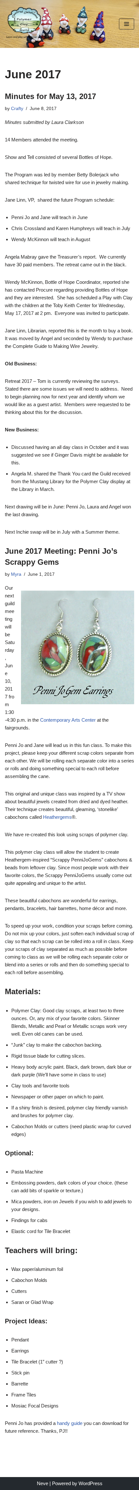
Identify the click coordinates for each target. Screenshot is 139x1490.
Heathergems (57, 817)
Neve (42, 1483)
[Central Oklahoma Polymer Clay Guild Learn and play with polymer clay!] (24, 24)
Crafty (17, 108)
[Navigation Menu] (126, 23)
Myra (16, 574)
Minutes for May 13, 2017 (50, 96)
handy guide (69, 1423)
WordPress (90, 1483)
